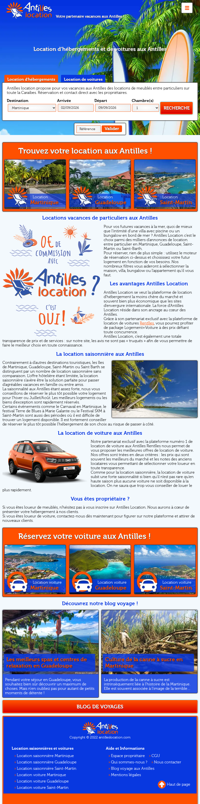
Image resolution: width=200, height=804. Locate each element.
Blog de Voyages (100, 707)
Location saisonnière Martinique (45, 756)
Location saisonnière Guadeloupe (47, 762)
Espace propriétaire (128, 756)
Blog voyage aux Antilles (132, 768)
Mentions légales (126, 775)
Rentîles (147, 323)
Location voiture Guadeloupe (43, 781)
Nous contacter (167, 762)
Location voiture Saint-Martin (43, 787)
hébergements (31, 79)
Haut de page (178, 784)
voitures (83, 79)
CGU (155, 756)
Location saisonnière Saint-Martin (46, 768)
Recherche (177, 108)
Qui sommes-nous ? (129, 762)
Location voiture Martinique (41, 775)
